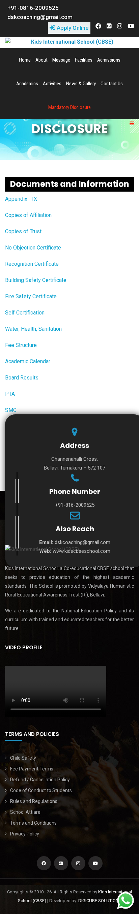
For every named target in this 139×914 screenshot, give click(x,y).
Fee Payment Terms (31, 768)
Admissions (108, 60)
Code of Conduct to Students (41, 790)
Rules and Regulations (33, 801)
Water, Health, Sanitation (33, 329)
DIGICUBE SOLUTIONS (99, 900)
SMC (11, 410)
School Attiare (25, 812)
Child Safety (23, 758)
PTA (10, 394)
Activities (52, 84)
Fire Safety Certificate (31, 296)
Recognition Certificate (32, 264)
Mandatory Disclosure (69, 107)
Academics (27, 84)
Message (61, 60)
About (41, 60)
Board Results (21, 377)
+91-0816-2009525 (33, 7)
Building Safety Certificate (35, 280)
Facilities (83, 60)
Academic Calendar (27, 361)
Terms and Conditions (33, 823)
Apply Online (72, 27)
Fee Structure (21, 345)
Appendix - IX (21, 199)
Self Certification (25, 312)
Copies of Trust (23, 231)
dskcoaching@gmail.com (40, 17)
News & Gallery (81, 84)
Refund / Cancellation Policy (40, 779)
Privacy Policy (24, 833)
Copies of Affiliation (28, 215)
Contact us (112, 84)
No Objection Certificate (33, 247)
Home (25, 60)
